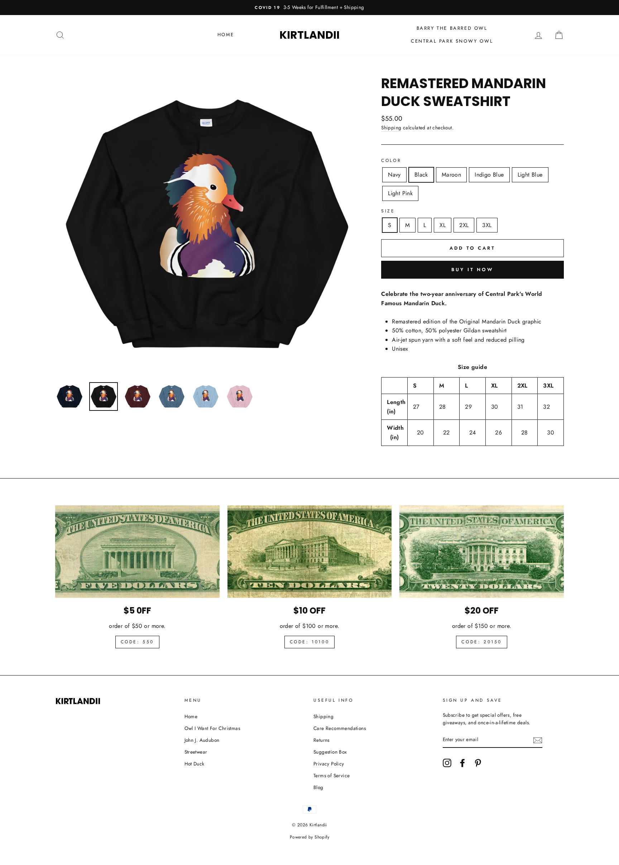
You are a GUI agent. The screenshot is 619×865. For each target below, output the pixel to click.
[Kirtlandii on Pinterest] (478, 763)
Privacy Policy (328, 763)
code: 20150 (481, 642)
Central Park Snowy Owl (452, 41)
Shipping (391, 127)
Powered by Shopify (309, 837)
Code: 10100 (310, 642)
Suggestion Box (330, 751)
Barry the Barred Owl (452, 28)
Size (388, 211)
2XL (464, 225)
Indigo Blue (489, 174)
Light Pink (400, 193)
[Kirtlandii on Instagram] (447, 763)
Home (225, 34)
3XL (486, 225)
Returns (321, 740)
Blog (318, 787)
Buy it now (472, 269)
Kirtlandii (309, 35)
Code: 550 (137, 642)
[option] (309, 7)
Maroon (451, 174)
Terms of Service (331, 775)
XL (443, 225)
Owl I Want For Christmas (212, 728)
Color (391, 160)
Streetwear (195, 751)
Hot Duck (194, 763)
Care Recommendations (339, 728)
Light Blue (530, 174)
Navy (394, 174)
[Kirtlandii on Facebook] (462, 763)
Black (421, 174)
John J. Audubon (202, 740)
